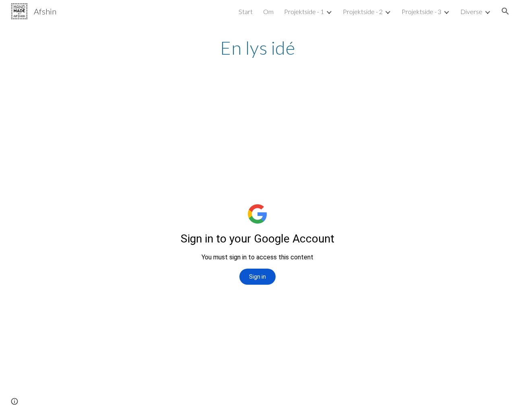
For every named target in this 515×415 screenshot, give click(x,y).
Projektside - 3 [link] (421, 11)
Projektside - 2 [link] (363, 11)
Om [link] (268, 11)
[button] (505, 11)
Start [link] (246, 11)
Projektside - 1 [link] (304, 11)
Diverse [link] (471, 11)
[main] (257, 48)
